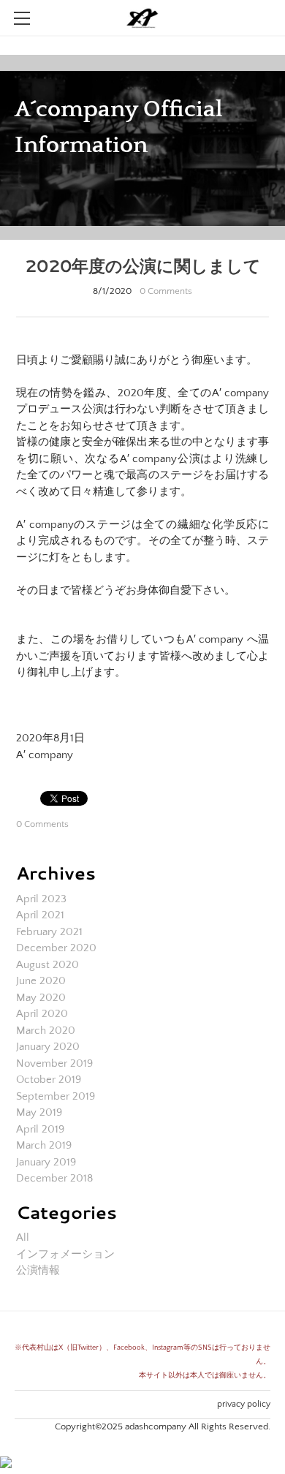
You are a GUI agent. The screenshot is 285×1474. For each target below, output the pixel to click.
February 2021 (49, 932)
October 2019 (48, 1079)
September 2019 (55, 1096)
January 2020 (48, 1046)
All (22, 1237)
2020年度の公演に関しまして (143, 265)
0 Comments (166, 291)
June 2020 (41, 981)
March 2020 (45, 1030)
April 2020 (42, 1014)
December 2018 (54, 1178)
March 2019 (44, 1145)
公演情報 (38, 1270)
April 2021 (40, 915)
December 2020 (56, 948)
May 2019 (39, 1112)
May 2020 (41, 997)
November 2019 (54, 1063)
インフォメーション (65, 1254)
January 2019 (46, 1162)
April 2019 (40, 1129)
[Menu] (22, 18)
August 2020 (47, 965)
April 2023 (41, 899)
